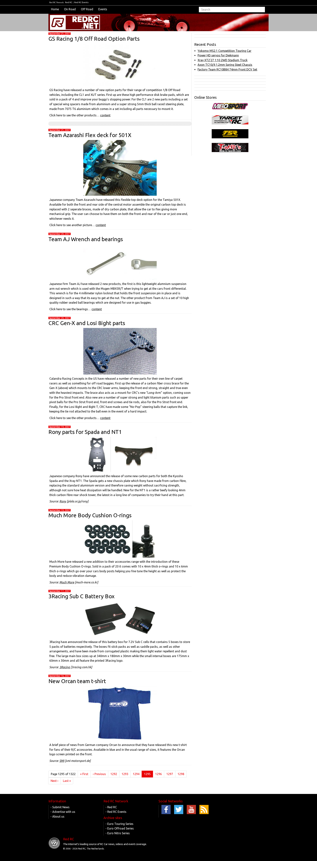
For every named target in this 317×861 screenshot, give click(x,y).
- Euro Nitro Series (117, 833)
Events (102, 9)
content (105, 115)
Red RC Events (81, 2)
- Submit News (60, 807)
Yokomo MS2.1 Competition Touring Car (224, 50)
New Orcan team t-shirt (77, 681)
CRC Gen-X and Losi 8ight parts (86, 323)
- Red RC (111, 807)
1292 (113, 774)
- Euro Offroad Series (119, 828)
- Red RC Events (115, 811)
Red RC (68, 2)
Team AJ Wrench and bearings (85, 239)
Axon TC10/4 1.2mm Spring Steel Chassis (225, 64)
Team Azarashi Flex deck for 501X (89, 135)
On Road (70, 9)
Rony (62, 501)
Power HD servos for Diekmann (218, 55)
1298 (181, 774)
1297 (169, 774)
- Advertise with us (62, 811)
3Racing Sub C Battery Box (81, 596)
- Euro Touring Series (119, 823)
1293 (125, 774)
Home (55, 9)
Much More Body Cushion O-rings (90, 515)
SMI (61, 760)
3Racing (64, 667)
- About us (57, 816)
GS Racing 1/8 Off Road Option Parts (94, 39)
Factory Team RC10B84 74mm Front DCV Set (227, 69)
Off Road (87, 9)
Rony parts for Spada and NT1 (85, 432)
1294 (136, 774)
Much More (66, 582)
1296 (158, 774)
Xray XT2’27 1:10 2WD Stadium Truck (222, 60)
